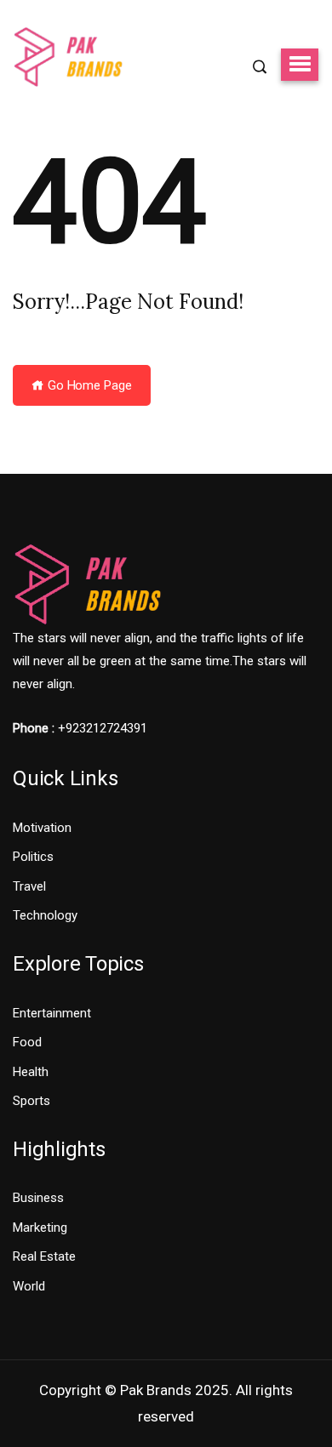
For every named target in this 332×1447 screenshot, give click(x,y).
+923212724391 (102, 728)
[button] (299, 64)
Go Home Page (88, 385)
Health (31, 1072)
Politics (33, 856)
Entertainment (52, 1013)
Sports (31, 1100)
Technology (45, 915)
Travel (29, 886)
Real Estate (44, 1256)
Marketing (40, 1227)
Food (27, 1042)
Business (38, 1197)
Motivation (42, 827)
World (29, 1286)
